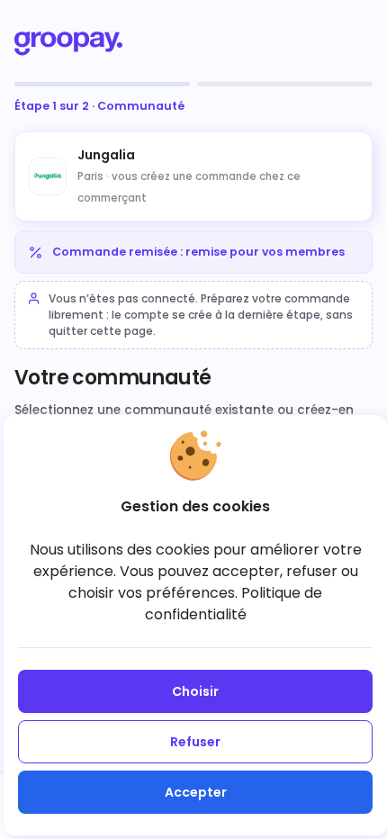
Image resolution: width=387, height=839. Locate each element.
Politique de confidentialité (234, 603)
